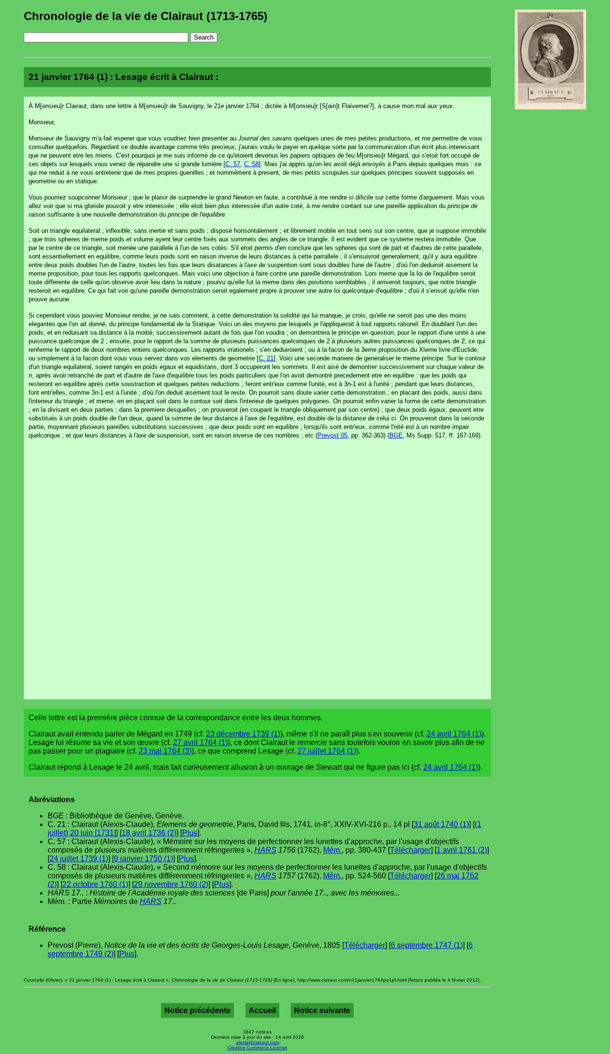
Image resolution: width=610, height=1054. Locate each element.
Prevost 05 (332, 435)
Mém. (332, 850)
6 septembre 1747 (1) (427, 945)
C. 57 (232, 164)
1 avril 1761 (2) (462, 850)
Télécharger (410, 850)
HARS (265, 850)
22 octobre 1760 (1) (95, 884)
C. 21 (266, 358)
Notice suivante (322, 1010)
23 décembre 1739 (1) (243, 734)
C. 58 (251, 164)
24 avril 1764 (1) (454, 734)
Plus (189, 833)
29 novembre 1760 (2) (171, 884)
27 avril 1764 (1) (200, 742)
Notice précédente (197, 1010)
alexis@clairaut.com (257, 1042)
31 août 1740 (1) (441, 824)
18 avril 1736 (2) (149, 833)
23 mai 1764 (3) (165, 751)
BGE (396, 435)
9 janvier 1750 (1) (143, 859)
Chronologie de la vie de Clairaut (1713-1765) (145, 16)
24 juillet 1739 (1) (79, 859)
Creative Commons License (257, 1047)
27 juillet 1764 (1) (326, 751)
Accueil (262, 1010)
